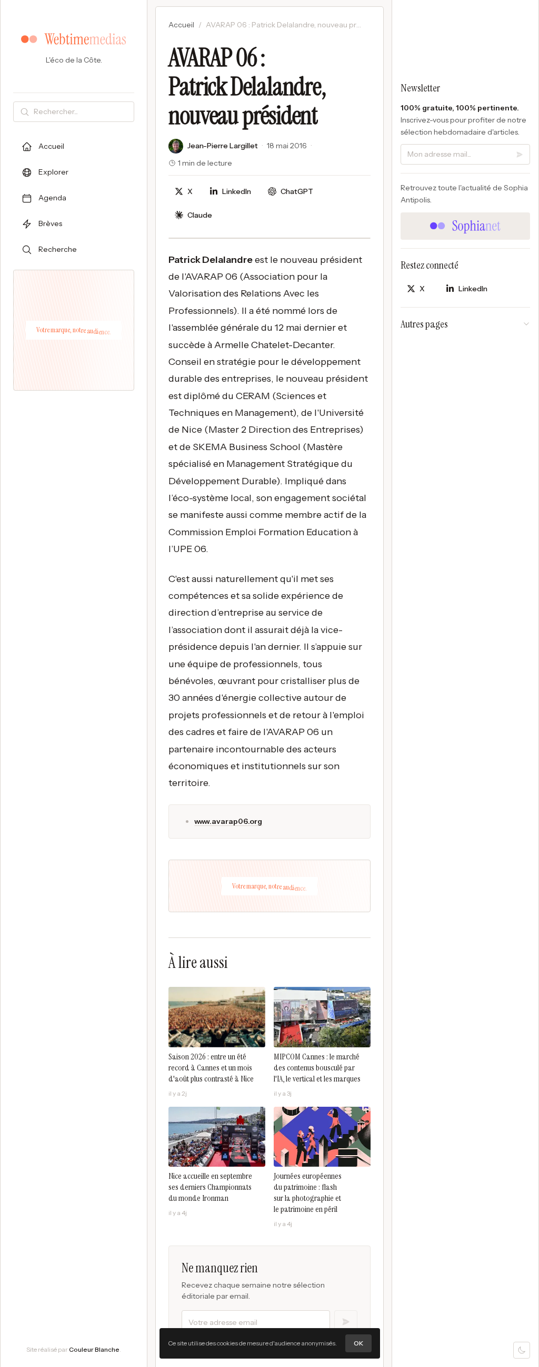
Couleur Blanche (94, 1349)
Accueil (181, 24)
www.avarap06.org (228, 821)
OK (358, 1343)
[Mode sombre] (521, 1350)
